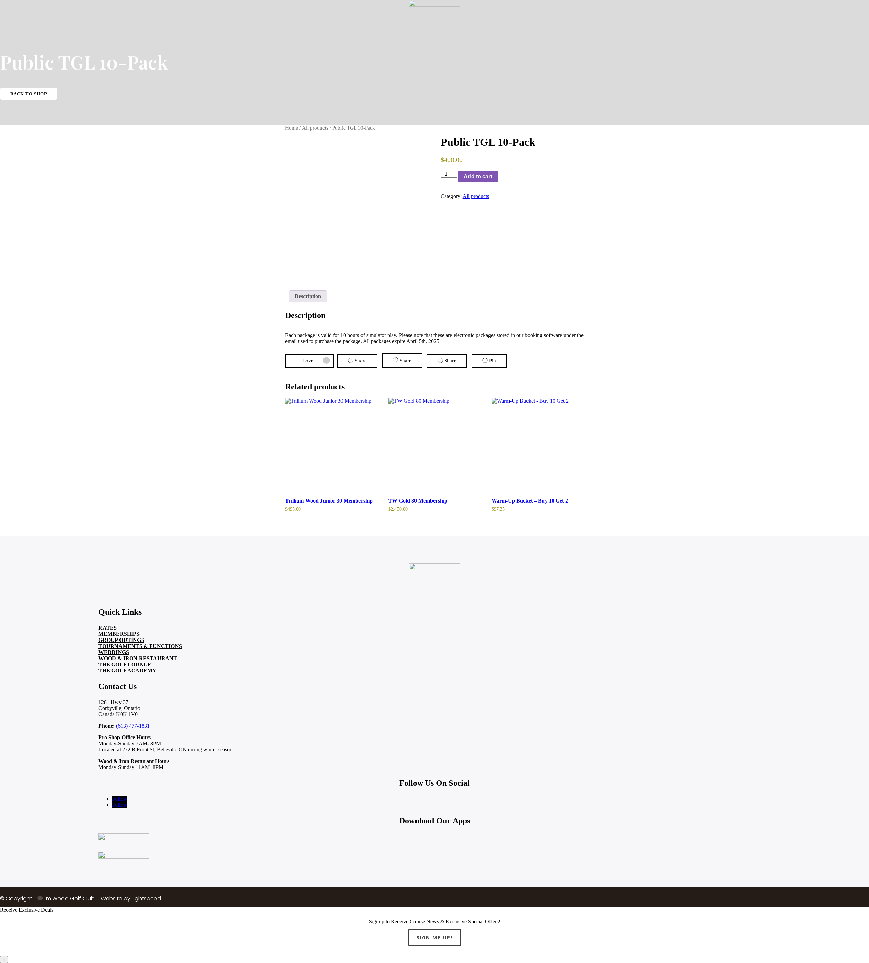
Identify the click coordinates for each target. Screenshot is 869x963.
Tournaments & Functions (140, 646)
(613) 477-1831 (133, 726)
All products (315, 128)
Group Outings (121, 640)
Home (291, 128)
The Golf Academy (127, 670)
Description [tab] (308, 296)
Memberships (119, 634)
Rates (107, 628)
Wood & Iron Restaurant (137, 658)
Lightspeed (146, 898)
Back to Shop (28, 93)
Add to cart (478, 176)
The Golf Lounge (124, 664)
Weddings (113, 652)
